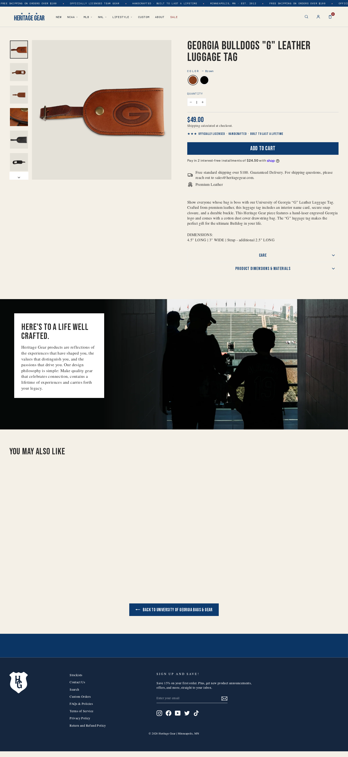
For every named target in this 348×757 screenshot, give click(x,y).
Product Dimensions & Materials (262, 268)
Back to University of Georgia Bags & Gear (177, 610)
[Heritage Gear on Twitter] (187, 713)
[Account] (318, 17)
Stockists (76, 675)
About (160, 17)
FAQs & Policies (81, 704)
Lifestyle (120, 17)
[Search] (306, 17)
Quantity (195, 93)
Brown (193, 80)
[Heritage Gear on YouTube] (178, 713)
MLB (86, 17)
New (59, 17)
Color (200, 71)
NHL (101, 17)
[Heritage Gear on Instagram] (159, 713)
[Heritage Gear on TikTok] (196, 713)
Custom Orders (80, 696)
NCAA (71, 17)
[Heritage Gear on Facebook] (168, 713)
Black (204, 80)
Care (263, 255)
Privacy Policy (80, 718)
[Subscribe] (224, 698)
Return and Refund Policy (88, 725)
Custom (143, 17)
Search (74, 689)
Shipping (193, 125)
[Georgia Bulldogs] (45, 563)
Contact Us (77, 682)
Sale (174, 17)
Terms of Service (81, 711)
